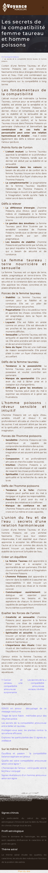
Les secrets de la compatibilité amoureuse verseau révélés (36, 685)
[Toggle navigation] (43, 8)
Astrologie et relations (11, 57)
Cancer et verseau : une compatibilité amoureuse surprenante (13, 686)
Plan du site (24, 871)
